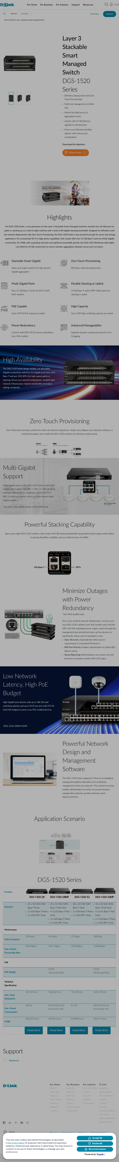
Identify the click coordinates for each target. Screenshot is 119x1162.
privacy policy (17, 1143)
